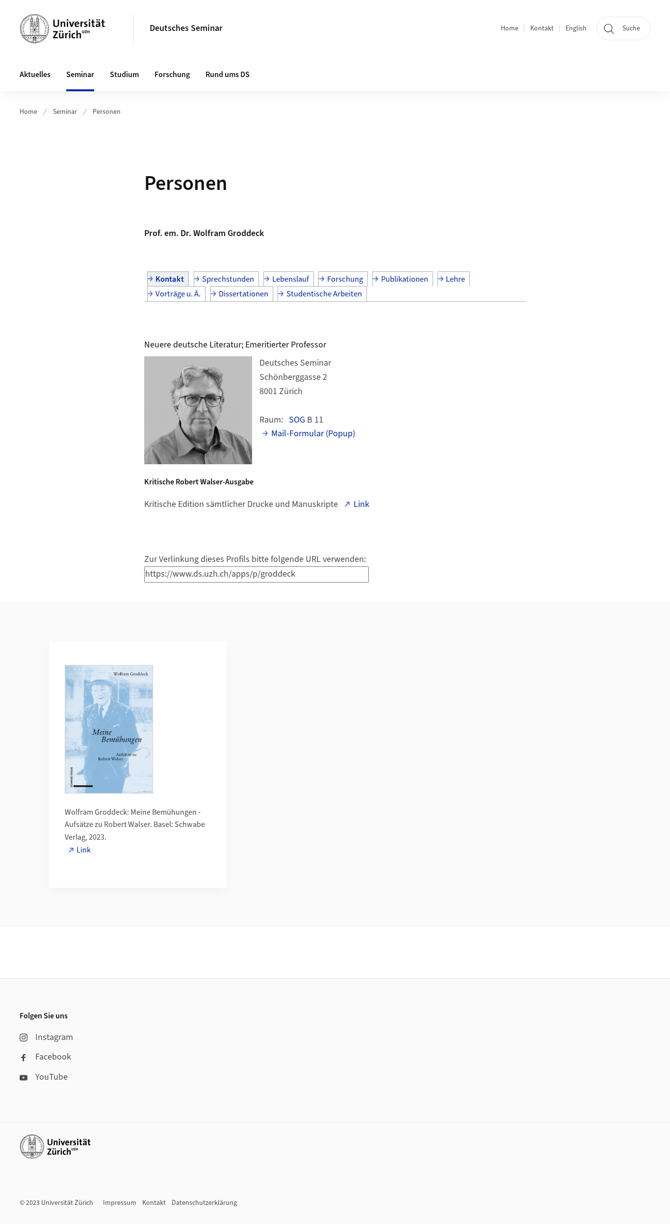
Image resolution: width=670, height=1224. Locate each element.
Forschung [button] (172, 74)
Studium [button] (124, 74)
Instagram (54, 1037)
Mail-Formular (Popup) (313, 433)
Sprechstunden (228, 279)
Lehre (455, 279)
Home (509, 28)
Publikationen (404, 279)
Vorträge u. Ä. (178, 294)
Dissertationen (243, 294)
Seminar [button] (80, 74)
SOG (297, 420)
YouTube (51, 1077)
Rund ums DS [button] (228, 74)
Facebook (53, 1057)
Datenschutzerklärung (204, 1203)
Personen (107, 112)
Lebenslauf (290, 279)
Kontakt (542, 28)
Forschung (345, 279)
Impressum (119, 1203)
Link (361, 504)
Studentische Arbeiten (324, 294)
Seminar (65, 112)
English (576, 28)
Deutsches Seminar (186, 28)
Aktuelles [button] (35, 74)
